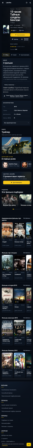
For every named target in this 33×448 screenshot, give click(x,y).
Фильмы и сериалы (7, 426)
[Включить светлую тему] (26, 2)
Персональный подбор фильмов (11, 396)
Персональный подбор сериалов (11, 411)
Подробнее (5, 445)
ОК (29, 444)
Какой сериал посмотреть (9, 405)
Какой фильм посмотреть (9, 390)
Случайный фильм (7, 393)
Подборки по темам (7, 420)
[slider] (17, 46)
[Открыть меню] (2, 2)
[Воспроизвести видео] (16, 145)
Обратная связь (7, 435)
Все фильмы (26, 218)
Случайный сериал (7, 408)
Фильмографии (6, 423)
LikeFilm (8, 3)
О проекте (5, 438)
